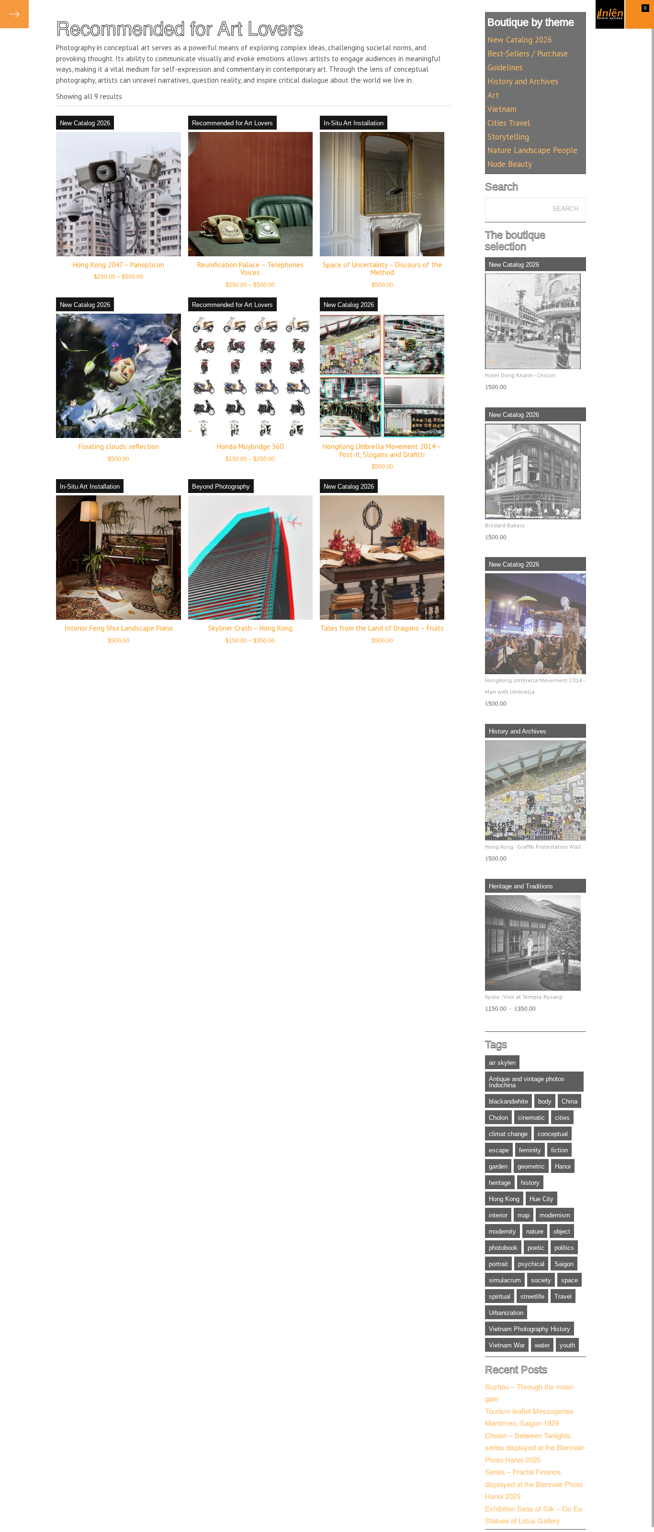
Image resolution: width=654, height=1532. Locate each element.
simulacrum (505, 1280)
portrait (498, 1264)
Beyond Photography (221, 486)
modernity (502, 1231)
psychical (531, 1264)
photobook (503, 1247)
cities (562, 1117)
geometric (531, 1166)
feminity (530, 1150)
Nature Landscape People (532, 150)
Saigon (564, 1264)
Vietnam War (507, 1345)
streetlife (532, 1296)
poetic (536, 1247)
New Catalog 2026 (85, 123)
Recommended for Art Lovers (232, 123)
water (542, 1345)
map (524, 1215)
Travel (563, 1296)
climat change (508, 1134)
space (569, 1280)
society (541, 1280)
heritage (500, 1182)
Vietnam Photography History (529, 1329)
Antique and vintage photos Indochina (526, 1082)
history (530, 1182)
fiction (559, 1150)
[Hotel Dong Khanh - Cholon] (535, 321)
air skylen (502, 1062)
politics (564, 1247)
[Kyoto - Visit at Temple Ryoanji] (535, 943)
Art (493, 95)
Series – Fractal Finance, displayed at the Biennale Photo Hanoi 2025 (534, 1483)
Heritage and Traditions (521, 886)
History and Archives (522, 81)
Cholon (498, 1117)
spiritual (499, 1296)
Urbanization (506, 1312)
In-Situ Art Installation (353, 123)
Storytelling (508, 136)
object (561, 1231)
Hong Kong (504, 1199)
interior (498, 1215)
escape (499, 1150)
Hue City (541, 1199)
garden (498, 1166)
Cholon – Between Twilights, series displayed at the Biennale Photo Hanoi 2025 (534, 1447)
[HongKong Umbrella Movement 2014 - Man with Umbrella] (535, 623)
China (569, 1101)
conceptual (553, 1134)
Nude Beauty (509, 164)
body (545, 1101)
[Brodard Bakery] (535, 471)
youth (567, 1345)
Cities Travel (508, 123)
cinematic (531, 1117)
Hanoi (563, 1166)
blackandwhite (508, 1101)
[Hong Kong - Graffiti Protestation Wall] (535, 790)
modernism (555, 1215)
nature (534, 1231)
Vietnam (502, 109)
